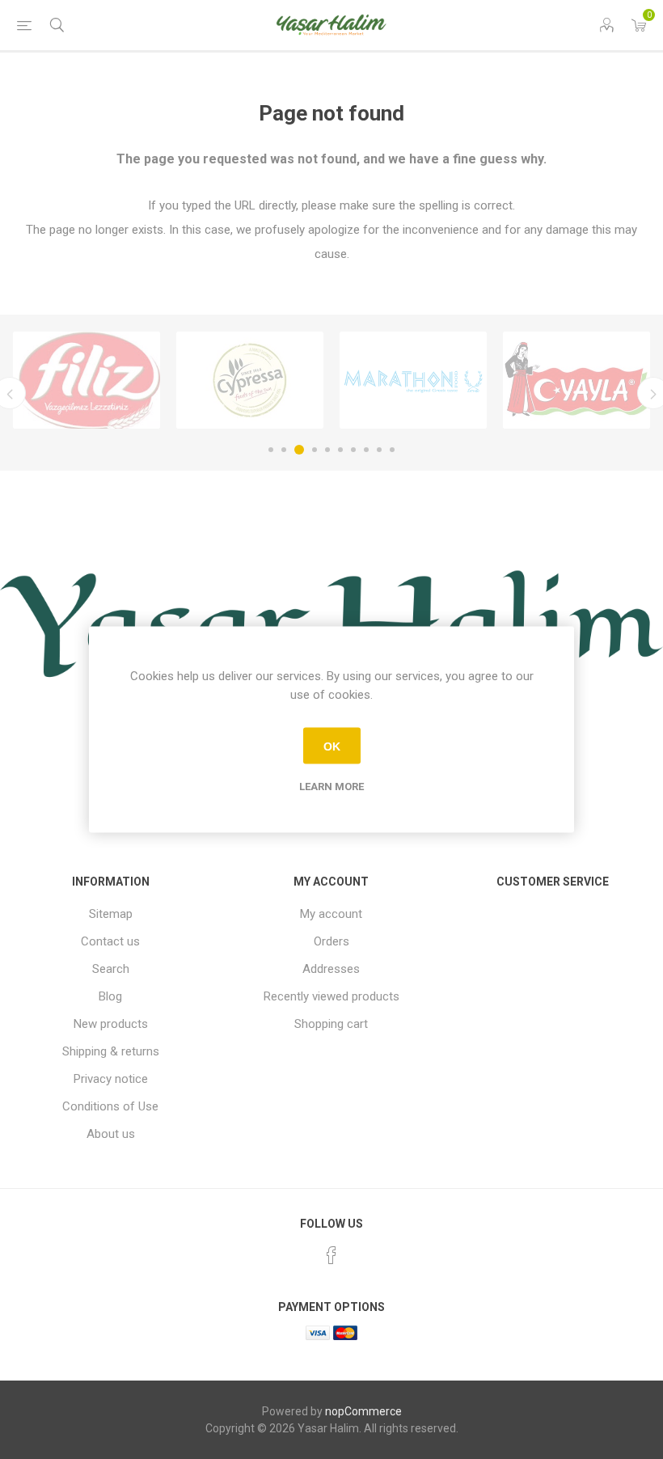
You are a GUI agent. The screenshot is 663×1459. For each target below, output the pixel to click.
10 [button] (392, 449)
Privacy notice (111, 1079)
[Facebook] (331, 1255)
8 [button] (366, 449)
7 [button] (353, 449)
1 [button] (270, 449)
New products (111, 1024)
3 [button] (299, 450)
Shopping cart (331, 1024)
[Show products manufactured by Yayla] (576, 380)
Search (110, 969)
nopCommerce (363, 1411)
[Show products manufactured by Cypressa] (249, 380)
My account (331, 914)
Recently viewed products (331, 996)
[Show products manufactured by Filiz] (86, 380)
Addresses (331, 969)
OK (331, 745)
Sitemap (111, 914)
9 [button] (379, 449)
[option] (86, 380)
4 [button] (314, 449)
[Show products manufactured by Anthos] (413, 380)
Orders (331, 941)
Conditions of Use (110, 1106)
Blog (110, 996)
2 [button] (283, 449)
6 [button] (340, 449)
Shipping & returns (110, 1051)
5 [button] (327, 449)
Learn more (331, 786)
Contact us (110, 941)
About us (111, 1134)
